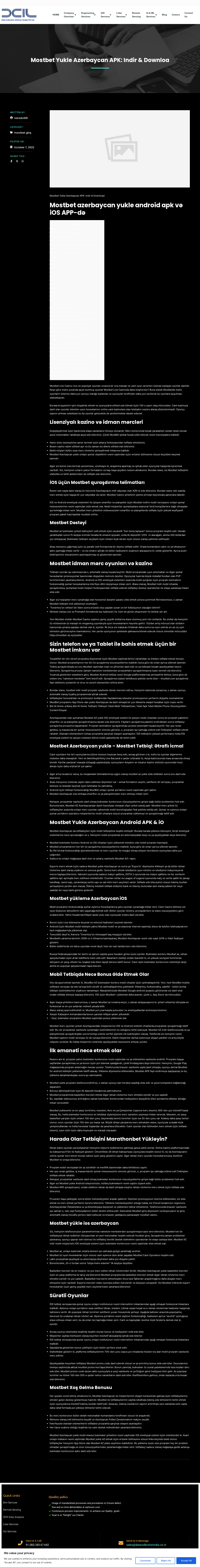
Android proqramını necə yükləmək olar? (74, 311)
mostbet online (89, 514)
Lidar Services (120, 15)
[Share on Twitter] (17, 161)
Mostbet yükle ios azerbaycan (68, 280)
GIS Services (105, 15)
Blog (164, 14)
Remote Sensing (136, 15)
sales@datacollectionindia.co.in (146, 1545)
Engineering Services (87, 15)
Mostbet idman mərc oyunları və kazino (73, 240)
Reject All (166, 1560)
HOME (56, 14)
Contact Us (189, 15)
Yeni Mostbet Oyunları (64, 331)
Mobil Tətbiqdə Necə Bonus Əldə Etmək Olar (76, 268)
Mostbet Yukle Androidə (65, 292)
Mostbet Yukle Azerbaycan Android (71, 347)
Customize (145, 1560)
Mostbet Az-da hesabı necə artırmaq (72, 327)
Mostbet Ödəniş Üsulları (65, 316)
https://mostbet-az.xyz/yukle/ (66, 635)
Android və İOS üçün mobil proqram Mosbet (76, 363)
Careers (176, 14)
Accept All (186, 1560)
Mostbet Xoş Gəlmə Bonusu (67, 288)
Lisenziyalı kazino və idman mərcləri (72, 228)
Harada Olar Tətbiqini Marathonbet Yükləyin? (76, 276)
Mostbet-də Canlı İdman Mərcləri (70, 375)
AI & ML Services (150, 15)
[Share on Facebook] (11, 161)
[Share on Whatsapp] (22, 161)
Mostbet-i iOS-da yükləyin (66, 296)
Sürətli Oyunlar (60, 284)
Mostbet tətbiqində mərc (65, 351)
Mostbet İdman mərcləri (65, 343)
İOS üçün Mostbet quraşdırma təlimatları (74, 232)
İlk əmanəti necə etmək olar (67, 272)
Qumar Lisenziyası (62, 308)
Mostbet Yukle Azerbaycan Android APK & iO (76, 260)
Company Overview (69, 15)
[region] (100, 1557)
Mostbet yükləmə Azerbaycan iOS (70, 264)
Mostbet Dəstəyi (61, 236)
